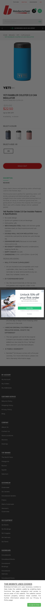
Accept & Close (34, 605)
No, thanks (29, 313)
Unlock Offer (29, 308)
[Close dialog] (42, 291)
